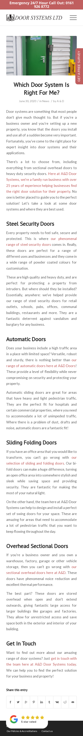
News (45, 101)
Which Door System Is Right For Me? (41, 88)
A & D (60, 101)
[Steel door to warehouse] (41, 55)
